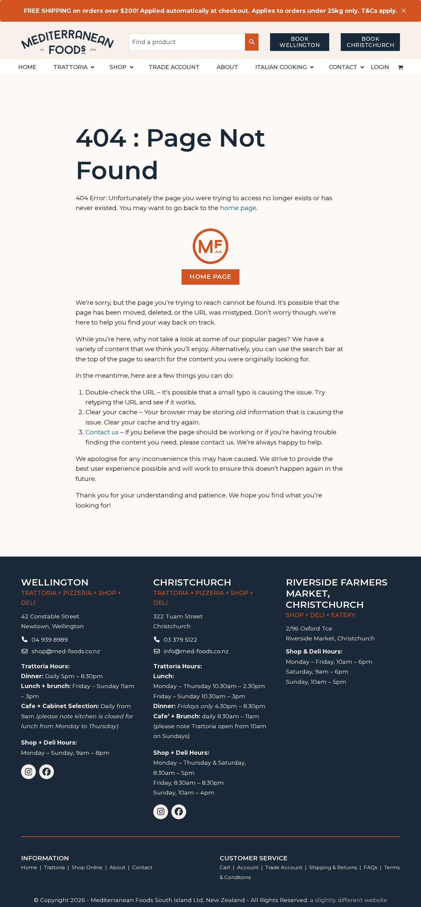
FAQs (370, 867)
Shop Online (88, 867)
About (117, 867)
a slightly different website (348, 899)
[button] (400, 67)
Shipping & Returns (333, 867)
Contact (142, 867)
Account (248, 867)
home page (238, 208)
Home (29, 867)
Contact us (102, 432)
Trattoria (54, 867)
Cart (225, 867)
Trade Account (283, 867)
